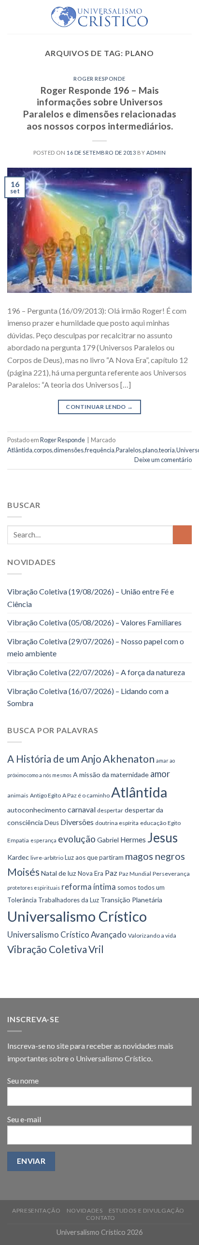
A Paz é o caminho (86, 795)
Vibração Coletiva (47, 949)
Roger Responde (99, 78)
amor (160, 773)
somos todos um (141, 887)
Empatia (18, 840)
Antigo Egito (45, 795)
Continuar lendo (99, 406)
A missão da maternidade (111, 774)
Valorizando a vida (152, 935)
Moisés (23, 872)
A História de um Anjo (54, 759)
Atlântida (19, 450)
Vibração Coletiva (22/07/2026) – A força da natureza (96, 672)
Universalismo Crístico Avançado (67, 934)
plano (149, 450)
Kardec (18, 857)
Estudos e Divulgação (147, 1210)
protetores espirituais (33, 887)
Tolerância (22, 900)
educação (153, 822)
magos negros (155, 856)
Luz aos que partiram (94, 857)
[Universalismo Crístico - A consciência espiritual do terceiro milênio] (99, 17)
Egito (174, 822)
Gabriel (108, 840)
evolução (77, 838)
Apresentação (36, 1210)
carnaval (82, 809)
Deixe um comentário (163, 459)
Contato (100, 1217)
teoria (167, 450)
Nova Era (90, 873)
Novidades (85, 1210)
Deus (51, 822)
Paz (111, 872)
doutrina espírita (117, 822)
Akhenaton (129, 759)
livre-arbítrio (46, 857)
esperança (43, 840)
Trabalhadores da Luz (68, 900)
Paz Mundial (135, 873)
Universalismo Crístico (77, 916)
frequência (99, 450)
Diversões (77, 821)
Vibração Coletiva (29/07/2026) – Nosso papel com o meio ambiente (95, 647)
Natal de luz (58, 873)
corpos (43, 450)
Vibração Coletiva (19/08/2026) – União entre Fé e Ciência (90, 597)
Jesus (162, 837)
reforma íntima (88, 887)
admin (156, 152)
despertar (110, 810)
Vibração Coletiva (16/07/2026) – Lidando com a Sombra (88, 697)
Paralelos (128, 450)
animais (17, 795)
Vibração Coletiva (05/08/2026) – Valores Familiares (94, 622)
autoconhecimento (36, 810)
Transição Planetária (131, 900)
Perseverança (171, 873)
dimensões (69, 450)
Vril (96, 949)
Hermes (133, 839)
